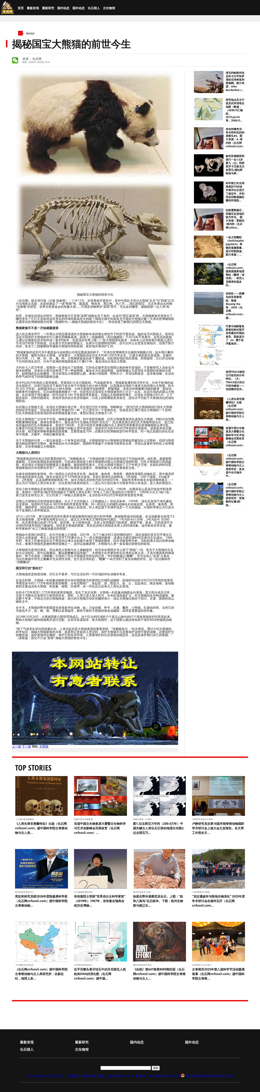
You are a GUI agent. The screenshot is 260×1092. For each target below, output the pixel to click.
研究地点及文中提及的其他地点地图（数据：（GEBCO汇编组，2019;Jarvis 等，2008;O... (235, 110)
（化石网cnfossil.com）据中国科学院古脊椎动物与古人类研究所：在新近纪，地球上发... (41, 973)
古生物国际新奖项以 (84, 892)
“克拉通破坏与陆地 (201, 892)
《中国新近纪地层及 (25, 965)
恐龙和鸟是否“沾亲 (142, 892)
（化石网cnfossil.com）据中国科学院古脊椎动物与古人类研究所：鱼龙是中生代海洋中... (235, 465)
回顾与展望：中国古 (143, 819)
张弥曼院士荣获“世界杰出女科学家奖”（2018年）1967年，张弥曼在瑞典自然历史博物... (99, 901)
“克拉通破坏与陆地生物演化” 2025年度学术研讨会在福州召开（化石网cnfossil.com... (218, 901)
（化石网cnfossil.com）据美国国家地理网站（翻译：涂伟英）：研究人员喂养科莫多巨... (235, 275)
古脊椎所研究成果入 (84, 965)
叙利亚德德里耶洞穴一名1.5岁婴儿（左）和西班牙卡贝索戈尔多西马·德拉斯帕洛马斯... (235, 164)
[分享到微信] (15, 60)
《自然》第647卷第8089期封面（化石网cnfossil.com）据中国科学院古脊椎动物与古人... (159, 973)
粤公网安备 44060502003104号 (210, 1076)
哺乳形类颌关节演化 (143, 965)
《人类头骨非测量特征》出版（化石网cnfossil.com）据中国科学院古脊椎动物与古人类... (235, 409)
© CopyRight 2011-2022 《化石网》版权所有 (61, 1076)
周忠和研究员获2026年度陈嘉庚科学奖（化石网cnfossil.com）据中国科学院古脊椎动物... (41, 901)
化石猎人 (94, 8)
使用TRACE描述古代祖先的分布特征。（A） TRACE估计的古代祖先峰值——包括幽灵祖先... (235, 380)
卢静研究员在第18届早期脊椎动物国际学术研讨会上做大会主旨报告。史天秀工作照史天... (218, 828)
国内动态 (63, 8)
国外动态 (79, 8)
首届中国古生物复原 (84, 819)
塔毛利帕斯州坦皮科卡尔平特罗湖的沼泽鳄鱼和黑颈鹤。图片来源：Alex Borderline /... (235, 81)
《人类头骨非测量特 (25, 819)
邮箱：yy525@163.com (115, 1076)
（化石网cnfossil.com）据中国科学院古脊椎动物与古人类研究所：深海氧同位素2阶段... (235, 495)
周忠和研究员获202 (24, 892)
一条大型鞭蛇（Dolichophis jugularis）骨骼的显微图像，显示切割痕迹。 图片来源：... (235, 246)
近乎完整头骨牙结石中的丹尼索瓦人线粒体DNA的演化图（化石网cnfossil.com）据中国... (100, 973)
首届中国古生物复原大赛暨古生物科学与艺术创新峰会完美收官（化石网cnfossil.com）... (236, 436)
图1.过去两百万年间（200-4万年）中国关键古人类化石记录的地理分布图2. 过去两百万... (158, 828)
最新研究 (48, 8)
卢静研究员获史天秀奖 (202, 819)
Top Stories (33, 767)
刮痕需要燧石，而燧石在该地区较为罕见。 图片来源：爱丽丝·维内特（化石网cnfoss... (235, 218)
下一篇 (26, 746)
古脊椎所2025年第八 (202, 965)
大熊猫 (43, 746)
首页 (21, 8)
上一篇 (16, 746)
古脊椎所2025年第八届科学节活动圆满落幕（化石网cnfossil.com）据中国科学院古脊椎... (218, 973)
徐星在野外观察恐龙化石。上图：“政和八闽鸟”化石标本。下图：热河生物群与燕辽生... (158, 901)
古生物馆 (109, 8)
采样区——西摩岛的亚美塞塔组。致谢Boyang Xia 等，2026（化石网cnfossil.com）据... (235, 306)
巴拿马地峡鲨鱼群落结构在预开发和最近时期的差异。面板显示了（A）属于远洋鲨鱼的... (235, 334)
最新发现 (33, 8)
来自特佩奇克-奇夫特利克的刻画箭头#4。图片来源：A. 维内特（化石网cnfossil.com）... (236, 137)
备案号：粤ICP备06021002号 (158, 1076)
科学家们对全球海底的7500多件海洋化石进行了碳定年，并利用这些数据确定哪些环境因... (235, 191)
